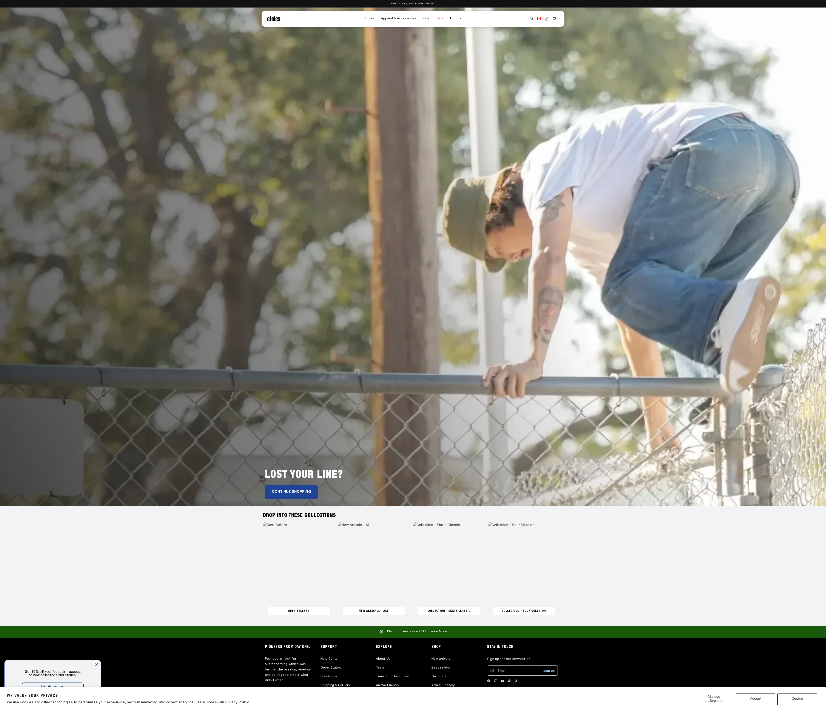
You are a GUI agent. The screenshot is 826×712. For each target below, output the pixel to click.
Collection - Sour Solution (524, 611)
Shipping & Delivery (335, 685)
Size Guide (329, 676)
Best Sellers (298, 611)
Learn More (438, 631)
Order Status (331, 667)
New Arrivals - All (374, 611)
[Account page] (547, 19)
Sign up (549, 670)
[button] (369, 19)
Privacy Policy (237, 702)
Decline (797, 699)
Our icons (438, 676)
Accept (755, 699)
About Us (383, 659)
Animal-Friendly (387, 685)
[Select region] (539, 19)
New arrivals (440, 659)
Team (380, 667)
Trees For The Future (392, 676)
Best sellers (440, 667)
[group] (413, 257)
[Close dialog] (96, 664)
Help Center (330, 659)
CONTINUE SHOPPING (291, 492)
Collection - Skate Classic (448, 611)
